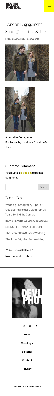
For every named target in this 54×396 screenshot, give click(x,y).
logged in (26, 172)
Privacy (27, 368)
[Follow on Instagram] (24, 326)
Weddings (27, 343)
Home (27, 334)
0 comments (33, 38)
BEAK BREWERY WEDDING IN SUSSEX (26, 220)
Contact (27, 360)
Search (43, 187)
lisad (10, 38)
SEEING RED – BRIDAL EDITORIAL (24, 227)
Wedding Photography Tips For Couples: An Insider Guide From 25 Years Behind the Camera (25, 209)
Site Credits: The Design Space (27, 386)
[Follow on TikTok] (36, 326)
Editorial (27, 351)
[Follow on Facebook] (18, 326)
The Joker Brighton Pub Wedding (24, 239)
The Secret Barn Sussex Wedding (25, 233)
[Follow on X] (30, 326)
